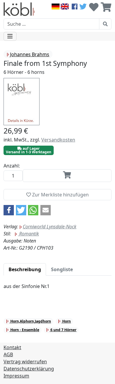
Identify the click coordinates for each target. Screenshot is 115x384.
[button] (9, 210)
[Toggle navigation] (10, 36)
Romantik (28, 233)
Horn (66, 321)
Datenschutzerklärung (29, 368)
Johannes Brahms (29, 54)
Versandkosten (58, 139)
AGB (8, 354)
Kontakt (12, 347)
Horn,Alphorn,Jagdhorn (30, 321)
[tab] (25, 269)
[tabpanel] (57, 290)
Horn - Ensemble (24, 329)
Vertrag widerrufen (25, 361)
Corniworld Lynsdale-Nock (49, 226)
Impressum (16, 375)
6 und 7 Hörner (63, 329)
